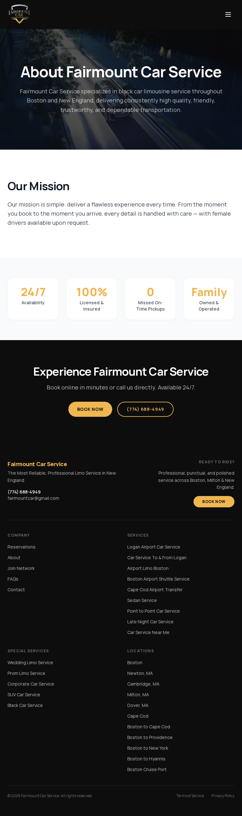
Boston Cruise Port (147, 769)
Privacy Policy (222, 795)
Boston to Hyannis (146, 759)
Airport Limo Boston (148, 568)
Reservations (22, 547)
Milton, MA (138, 694)
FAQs (13, 579)
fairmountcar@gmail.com (33, 498)
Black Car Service (25, 705)
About (14, 557)
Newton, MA (140, 673)
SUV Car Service (24, 694)
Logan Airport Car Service (153, 547)
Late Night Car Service (150, 622)
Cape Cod (137, 716)
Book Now (90, 409)
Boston (134, 662)
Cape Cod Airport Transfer (155, 590)
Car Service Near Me (148, 632)
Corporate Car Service (31, 684)
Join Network (21, 568)
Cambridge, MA (143, 684)
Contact (16, 590)
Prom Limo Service (26, 673)
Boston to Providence (150, 737)
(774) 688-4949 (145, 409)
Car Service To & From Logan (157, 557)
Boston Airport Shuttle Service (158, 579)
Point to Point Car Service (153, 611)
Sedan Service (142, 600)
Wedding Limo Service (30, 662)
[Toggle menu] (228, 14)
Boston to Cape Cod (148, 727)
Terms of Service (190, 795)
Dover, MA (137, 705)
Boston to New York (147, 748)
